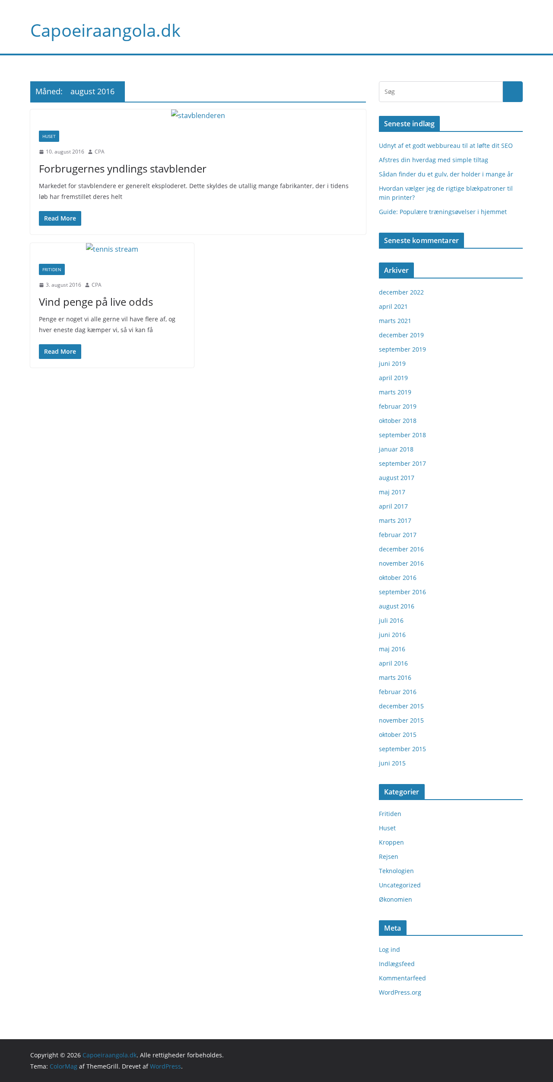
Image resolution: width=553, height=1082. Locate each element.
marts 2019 (395, 392)
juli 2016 (391, 620)
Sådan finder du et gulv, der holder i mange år (446, 174)
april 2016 (393, 663)
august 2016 (396, 606)
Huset (49, 136)
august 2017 (396, 478)
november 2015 (401, 720)
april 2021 (393, 306)
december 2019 (401, 335)
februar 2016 (397, 692)
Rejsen (388, 856)
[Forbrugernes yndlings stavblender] (198, 115)
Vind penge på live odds (96, 302)
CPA (100, 151)
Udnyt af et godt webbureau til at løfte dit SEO (446, 145)
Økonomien (395, 899)
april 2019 (393, 378)
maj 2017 (392, 492)
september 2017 (402, 463)
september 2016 (402, 592)
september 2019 (402, 349)
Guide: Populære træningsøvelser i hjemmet (443, 212)
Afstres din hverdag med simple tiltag (433, 160)
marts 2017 (395, 520)
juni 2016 (392, 635)
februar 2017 (397, 535)
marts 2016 (395, 677)
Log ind (389, 949)
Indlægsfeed (397, 964)
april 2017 (393, 506)
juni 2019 (392, 363)
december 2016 (401, 549)
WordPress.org (400, 992)
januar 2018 (396, 449)
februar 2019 (397, 406)
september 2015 (402, 749)
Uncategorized (400, 885)
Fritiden (51, 269)
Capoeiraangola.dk (105, 30)
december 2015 (401, 706)
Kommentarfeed (402, 978)
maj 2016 (392, 649)
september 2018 (402, 435)
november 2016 (401, 563)
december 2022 (401, 292)
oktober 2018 (397, 420)
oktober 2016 (397, 577)
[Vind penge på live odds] (112, 249)
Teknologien (396, 871)
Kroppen (391, 842)
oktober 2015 (397, 734)
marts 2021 (395, 321)
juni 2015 (392, 763)
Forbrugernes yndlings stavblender (123, 168)
